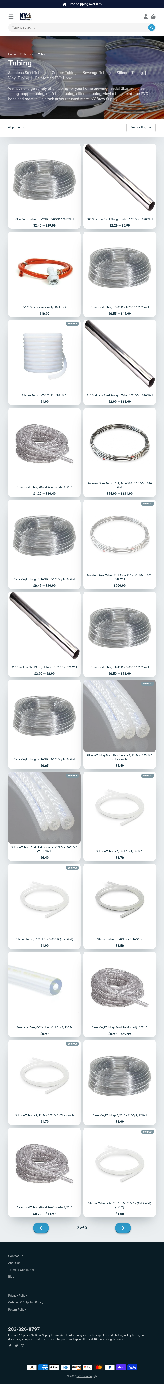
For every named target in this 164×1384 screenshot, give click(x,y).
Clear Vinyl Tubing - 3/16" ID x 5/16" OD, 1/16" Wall (44, 544)
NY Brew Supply (87, 1376)
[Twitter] (16, 1346)
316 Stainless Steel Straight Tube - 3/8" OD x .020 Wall (44, 634)
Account (145, 16)
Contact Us (15, 1256)
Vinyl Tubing (18, 78)
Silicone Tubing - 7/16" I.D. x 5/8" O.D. (44, 362)
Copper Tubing (64, 73)
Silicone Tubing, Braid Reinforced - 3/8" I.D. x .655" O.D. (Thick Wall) (119, 724)
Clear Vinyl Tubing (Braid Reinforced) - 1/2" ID (44, 452)
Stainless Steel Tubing (27, 73)
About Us (14, 1263)
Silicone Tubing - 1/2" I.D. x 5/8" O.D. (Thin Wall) (44, 906)
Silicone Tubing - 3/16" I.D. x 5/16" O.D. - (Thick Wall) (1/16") (119, 1172)
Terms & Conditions (21, 1270)
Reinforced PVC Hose (53, 78)
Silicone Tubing (130, 73)
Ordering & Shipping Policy (25, 1302)
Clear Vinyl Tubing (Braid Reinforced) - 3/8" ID (119, 994)
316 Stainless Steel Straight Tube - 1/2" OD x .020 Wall (119, 362)
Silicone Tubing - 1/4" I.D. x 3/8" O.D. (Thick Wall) (44, 1082)
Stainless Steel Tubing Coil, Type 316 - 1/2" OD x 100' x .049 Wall (119, 544)
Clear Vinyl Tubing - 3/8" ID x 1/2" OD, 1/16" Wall (119, 274)
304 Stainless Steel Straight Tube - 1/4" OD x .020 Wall (119, 186)
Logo (35, 17)
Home (12, 54)
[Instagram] (22, 1346)
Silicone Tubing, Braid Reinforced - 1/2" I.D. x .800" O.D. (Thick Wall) (44, 816)
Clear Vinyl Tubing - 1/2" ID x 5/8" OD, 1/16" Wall (44, 186)
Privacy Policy (17, 1295)
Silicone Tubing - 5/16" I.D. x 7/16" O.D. (119, 816)
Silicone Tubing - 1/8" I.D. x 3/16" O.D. (119, 906)
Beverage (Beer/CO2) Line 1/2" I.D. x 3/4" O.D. (44, 994)
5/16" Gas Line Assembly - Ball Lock (44, 274)
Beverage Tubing (97, 73)
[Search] (151, 27)
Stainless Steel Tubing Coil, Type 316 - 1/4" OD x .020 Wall (119, 452)
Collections (27, 54)
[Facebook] (10, 1346)
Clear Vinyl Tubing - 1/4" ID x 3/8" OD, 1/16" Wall (119, 634)
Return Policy (17, 1309)
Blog (11, 1276)
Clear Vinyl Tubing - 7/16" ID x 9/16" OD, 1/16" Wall (44, 724)
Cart (153, 16)
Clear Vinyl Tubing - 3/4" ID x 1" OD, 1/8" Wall (119, 1082)
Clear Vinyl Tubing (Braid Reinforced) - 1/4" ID (44, 1172)
